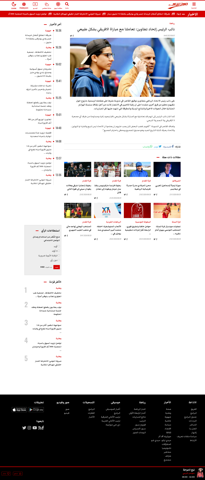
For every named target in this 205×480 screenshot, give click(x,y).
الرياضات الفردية (113, 221)
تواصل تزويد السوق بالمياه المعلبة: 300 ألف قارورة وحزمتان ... (39, 166)
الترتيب (142, 420)
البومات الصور (139, 432)
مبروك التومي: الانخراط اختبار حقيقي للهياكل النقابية (85, 13)
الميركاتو (177, 180)
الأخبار (92, 417)
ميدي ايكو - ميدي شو (161, 440)
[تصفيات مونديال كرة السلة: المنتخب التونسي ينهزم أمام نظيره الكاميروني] (167, 210)
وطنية (48, 47)
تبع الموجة (189, 470)
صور (67, 409)
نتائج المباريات (139, 417)
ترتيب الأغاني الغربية (111, 420)
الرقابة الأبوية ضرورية (47, 255)
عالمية (168, 420)
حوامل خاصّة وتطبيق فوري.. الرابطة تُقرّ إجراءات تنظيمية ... (138, 230)
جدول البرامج (190, 417)
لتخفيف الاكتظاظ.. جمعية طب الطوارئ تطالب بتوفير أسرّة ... (39, 56)
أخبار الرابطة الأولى (137, 413)
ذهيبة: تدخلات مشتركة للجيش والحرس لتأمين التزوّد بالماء (38, 89)
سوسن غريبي (189, 473)
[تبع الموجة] (200, 477)
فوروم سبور (140, 424)
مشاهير (167, 452)
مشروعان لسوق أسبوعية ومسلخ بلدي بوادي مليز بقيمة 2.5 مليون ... (40, 72)
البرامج (193, 413)
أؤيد (55, 246)
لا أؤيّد (54, 251)
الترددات (193, 420)
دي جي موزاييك (113, 424)
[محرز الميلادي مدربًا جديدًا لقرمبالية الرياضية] (137, 169)
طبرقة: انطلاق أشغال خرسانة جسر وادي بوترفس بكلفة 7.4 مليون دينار (146, 13)
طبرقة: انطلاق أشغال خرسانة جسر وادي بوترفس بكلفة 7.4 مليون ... (38, 39)
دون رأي (53, 260)
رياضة (172, 23)
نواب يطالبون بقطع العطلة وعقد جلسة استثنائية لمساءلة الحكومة (39, 106)
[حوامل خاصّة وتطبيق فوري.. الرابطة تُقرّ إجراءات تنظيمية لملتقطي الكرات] (137, 210)
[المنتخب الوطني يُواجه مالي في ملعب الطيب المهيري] (77, 210)
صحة (168, 409)
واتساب (146, 146)
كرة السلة (176, 221)
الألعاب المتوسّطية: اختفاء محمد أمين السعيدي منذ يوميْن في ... (109, 230)
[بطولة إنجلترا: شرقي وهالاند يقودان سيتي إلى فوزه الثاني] (77, 169)
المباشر (193, 424)
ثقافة (168, 432)
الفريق (194, 409)
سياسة (168, 424)
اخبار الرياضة (140, 409)
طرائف (168, 456)
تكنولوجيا (166, 448)
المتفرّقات (166, 444)
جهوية (48, 30)
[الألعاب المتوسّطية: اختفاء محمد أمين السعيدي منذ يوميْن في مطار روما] (107, 210)
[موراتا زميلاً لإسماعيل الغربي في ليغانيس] (167, 169)
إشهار (194, 432)
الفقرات (91, 413)
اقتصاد (168, 428)
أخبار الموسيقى (113, 409)
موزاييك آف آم (164, 436)
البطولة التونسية (143, 221)
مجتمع (167, 459)
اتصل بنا (193, 428)
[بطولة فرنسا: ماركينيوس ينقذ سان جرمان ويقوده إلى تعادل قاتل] (107, 169)
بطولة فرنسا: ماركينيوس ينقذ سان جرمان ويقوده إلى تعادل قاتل (107, 189)
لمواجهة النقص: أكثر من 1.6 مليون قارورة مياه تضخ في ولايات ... (39, 150)
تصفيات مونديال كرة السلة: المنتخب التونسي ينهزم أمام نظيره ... (168, 230)
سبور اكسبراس (139, 428)
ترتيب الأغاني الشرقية (110, 417)
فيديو (66, 413)
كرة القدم (146, 180)
